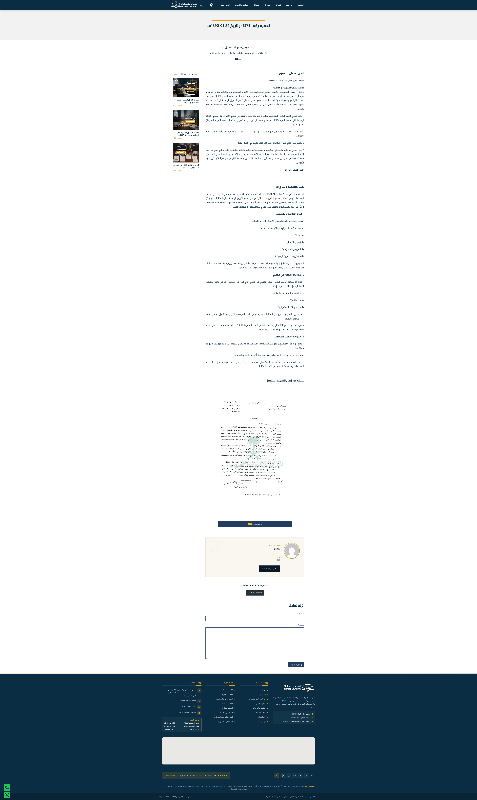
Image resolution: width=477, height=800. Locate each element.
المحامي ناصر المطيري (257, 699)
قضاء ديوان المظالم (226, 712)
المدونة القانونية (260, 703)
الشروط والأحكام (177, 797)
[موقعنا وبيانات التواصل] (211, 5)
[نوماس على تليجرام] (282, 775)
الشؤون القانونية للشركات (223, 717)
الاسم (301, 613)
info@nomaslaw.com (187, 712)
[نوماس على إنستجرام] (300, 775)
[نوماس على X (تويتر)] (306, 775)
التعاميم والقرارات (241, 5)
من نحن (289, 5)
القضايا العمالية (227, 703)
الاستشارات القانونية (225, 721)
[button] (238, 59)
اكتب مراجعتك (171, 775)
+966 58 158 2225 (188, 700)
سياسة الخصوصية (191, 797)
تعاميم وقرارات (255, 592)
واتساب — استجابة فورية (186, 706)
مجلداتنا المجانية (260, 712)
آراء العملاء (262, 717)
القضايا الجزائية (227, 690)
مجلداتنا (256, 5)
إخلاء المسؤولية (164, 797)
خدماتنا (278, 5)
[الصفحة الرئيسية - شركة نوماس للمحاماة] (294, 687)
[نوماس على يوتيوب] (294, 775)
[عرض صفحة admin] (292, 551)
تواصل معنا (225, 5)
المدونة (268, 5)
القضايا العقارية (227, 708)
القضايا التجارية (227, 694)
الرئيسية (301, 5)
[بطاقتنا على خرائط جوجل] (276, 775)
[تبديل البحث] (201, 5)
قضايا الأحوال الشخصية (224, 699)
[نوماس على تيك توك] (288, 775)
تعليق (301, 625)
